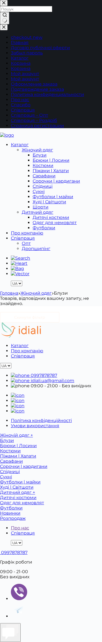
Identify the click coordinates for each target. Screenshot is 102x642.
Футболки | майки (53, 196)
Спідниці (42, 186)
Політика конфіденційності (41, 420)
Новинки (10, 513)
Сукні (39, 191)
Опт (26, 243)
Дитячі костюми (51, 217)
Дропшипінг (36, 248)
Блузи (40, 155)
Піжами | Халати (51, 170)
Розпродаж (13, 518)
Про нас (20, 527)
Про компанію (27, 233)
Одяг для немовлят (55, 222)
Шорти (40, 207)
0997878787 (43, 375)
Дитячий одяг (37, 212)
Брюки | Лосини (51, 160)
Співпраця (23, 238)
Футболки (44, 227)
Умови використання (35, 425)
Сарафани (44, 175)
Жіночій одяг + (16, 435)
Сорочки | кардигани (56, 181)
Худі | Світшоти (49, 201)
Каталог (20, 144)
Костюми (43, 165)
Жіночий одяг (37, 150)
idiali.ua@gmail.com (52, 380)
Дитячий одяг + (17, 492)
